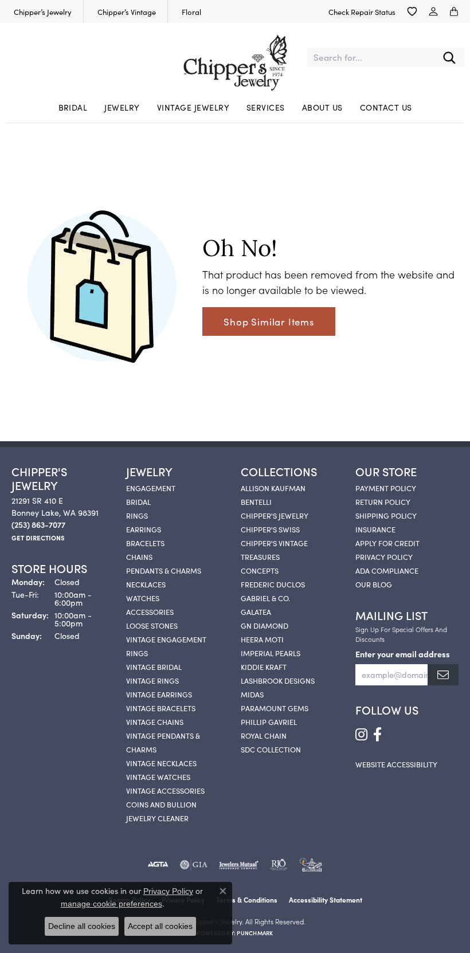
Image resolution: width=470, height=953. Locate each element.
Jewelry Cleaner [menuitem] (157, 818)
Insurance (375, 529)
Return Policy (382, 501)
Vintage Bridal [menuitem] (154, 666)
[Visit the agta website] (157, 864)
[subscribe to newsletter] (443, 674)
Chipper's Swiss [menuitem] (270, 529)
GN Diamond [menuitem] (264, 625)
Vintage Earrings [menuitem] (159, 694)
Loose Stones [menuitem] (152, 625)
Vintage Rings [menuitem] (152, 680)
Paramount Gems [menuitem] (274, 708)
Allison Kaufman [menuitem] (273, 488)
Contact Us (386, 107)
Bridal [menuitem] (138, 501)
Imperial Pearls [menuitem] (270, 653)
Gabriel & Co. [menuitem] (265, 598)
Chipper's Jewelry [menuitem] (274, 515)
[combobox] (371, 58)
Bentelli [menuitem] (256, 501)
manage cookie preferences (111, 903)
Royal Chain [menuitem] (264, 735)
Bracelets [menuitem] (145, 543)
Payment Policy (385, 488)
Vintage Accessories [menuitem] (165, 790)
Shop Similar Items (269, 321)
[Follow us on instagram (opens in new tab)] (361, 735)
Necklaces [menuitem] (146, 584)
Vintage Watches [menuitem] (158, 776)
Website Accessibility (396, 764)
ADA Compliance (386, 570)
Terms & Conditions (246, 899)
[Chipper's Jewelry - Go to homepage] (235, 57)
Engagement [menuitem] (150, 488)
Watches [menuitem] (142, 598)
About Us (322, 107)
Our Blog (373, 584)
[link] (41, 11)
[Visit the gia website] (193, 864)
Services (265, 107)
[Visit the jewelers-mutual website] (238, 864)
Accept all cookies (160, 926)
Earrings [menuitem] (143, 529)
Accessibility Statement (325, 899)
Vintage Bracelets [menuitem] (160, 708)
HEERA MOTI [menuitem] (262, 639)
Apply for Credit (387, 543)
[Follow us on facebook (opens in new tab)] (377, 735)
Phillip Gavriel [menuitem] (269, 721)
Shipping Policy (386, 515)
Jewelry (121, 107)
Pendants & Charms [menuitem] (163, 570)
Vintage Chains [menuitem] (154, 721)
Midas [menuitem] (252, 694)
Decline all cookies (81, 926)
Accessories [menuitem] (150, 611)
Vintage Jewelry (193, 107)
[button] (412, 11)
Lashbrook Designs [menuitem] (278, 680)
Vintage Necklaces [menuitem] (161, 763)
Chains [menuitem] (139, 556)
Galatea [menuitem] (256, 611)
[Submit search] (449, 58)
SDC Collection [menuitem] (271, 749)
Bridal (73, 107)
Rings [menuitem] (137, 515)
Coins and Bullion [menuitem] (161, 804)
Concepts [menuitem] (260, 570)
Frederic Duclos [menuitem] (273, 584)
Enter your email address (402, 654)
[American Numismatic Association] (311, 864)
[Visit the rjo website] (278, 864)
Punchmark (255, 933)
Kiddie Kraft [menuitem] (264, 666)
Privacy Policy (384, 556)
